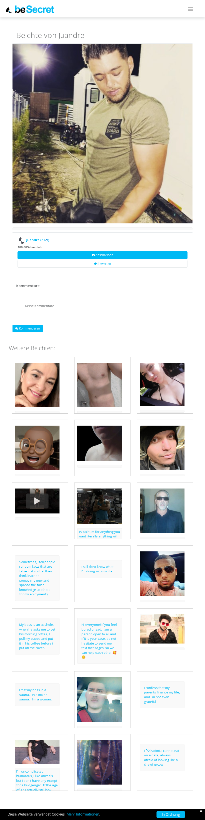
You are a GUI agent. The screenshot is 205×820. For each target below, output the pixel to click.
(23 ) (37, 240)
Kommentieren (29, 328)
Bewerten (104, 264)
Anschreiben (104, 255)
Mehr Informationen (82, 814)
